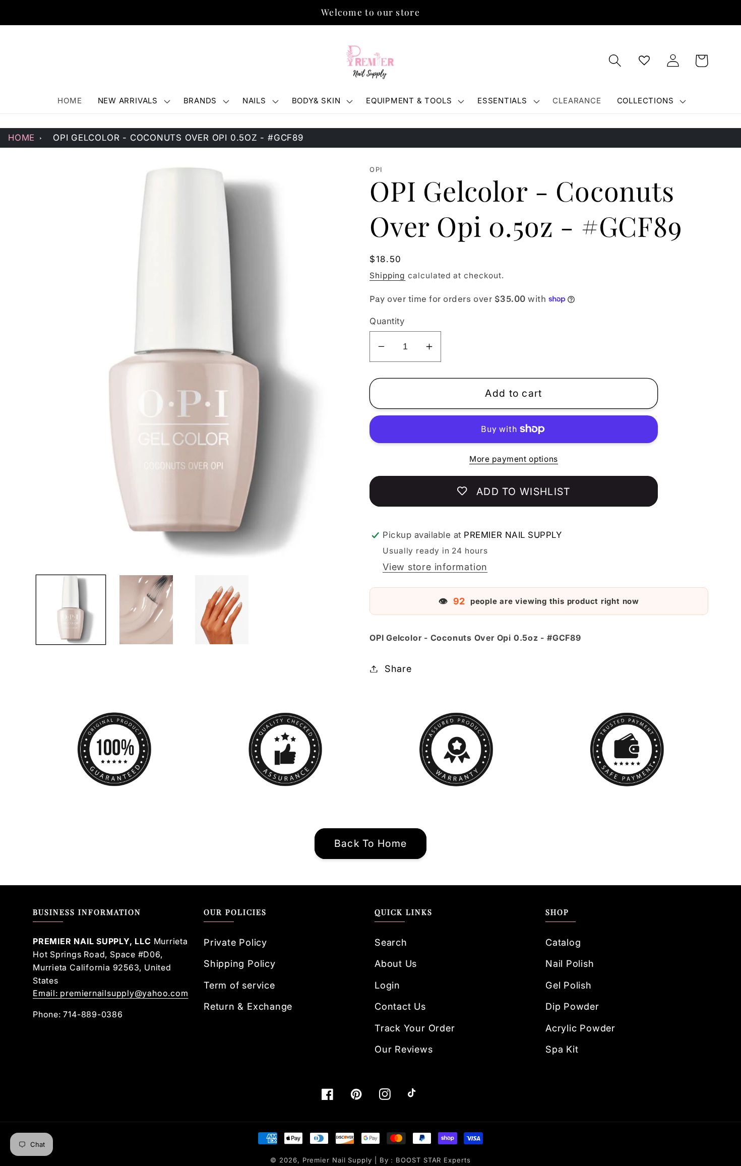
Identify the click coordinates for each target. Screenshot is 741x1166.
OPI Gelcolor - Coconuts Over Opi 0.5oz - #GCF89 (178, 138)
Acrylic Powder (580, 1027)
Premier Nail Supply (338, 1160)
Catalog (563, 942)
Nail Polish (569, 963)
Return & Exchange (248, 1006)
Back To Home (370, 843)
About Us (396, 963)
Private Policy (235, 942)
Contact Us (400, 1006)
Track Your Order (415, 1027)
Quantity (386, 321)
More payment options (513, 459)
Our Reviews (404, 1049)
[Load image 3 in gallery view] (222, 609)
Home (21, 138)
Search (391, 942)
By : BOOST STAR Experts (425, 1160)
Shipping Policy (240, 963)
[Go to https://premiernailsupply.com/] (370, 61)
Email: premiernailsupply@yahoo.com (111, 993)
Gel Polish (568, 985)
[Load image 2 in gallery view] (146, 609)
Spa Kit (561, 1049)
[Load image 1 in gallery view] (70, 609)
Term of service (239, 985)
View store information (435, 566)
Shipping (387, 275)
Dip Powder (572, 1006)
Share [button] (398, 668)
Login (387, 985)
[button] (132, 100)
